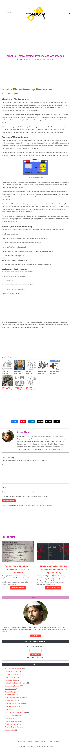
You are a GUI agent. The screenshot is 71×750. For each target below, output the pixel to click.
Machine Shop (10, 695)
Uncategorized (10, 730)
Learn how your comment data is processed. (40, 505)
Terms (50, 741)
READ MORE (35, 636)
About (30, 741)
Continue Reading (17, 588)
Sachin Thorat (28, 59)
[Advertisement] (35, 42)
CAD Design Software (12, 671)
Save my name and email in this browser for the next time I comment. (26, 496)
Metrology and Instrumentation (15, 712)
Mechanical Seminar (12, 706)
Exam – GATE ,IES (10, 677)
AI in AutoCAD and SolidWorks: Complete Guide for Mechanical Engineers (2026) (53, 569)
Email (4, 492)
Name (4, 487)
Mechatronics (10, 709)
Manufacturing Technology (45, 59)
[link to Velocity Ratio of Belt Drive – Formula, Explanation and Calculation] (18, 551)
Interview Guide (10, 689)
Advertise (57, 741)
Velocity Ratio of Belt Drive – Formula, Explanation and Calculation (17, 569)
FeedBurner (40, 657)
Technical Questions (12, 721)
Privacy (43, 741)
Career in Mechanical (12, 674)
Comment (5, 465)
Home (20, 741)
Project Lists (9, 718)
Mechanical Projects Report (14, 703)
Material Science (10, 700)
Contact (36, 741)
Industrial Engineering (12, 686)
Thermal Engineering (12, 727)
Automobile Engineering (13, 668)
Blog (24, 741)
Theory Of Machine (11, 724)
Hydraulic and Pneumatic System (16, 683)
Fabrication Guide (11, 680)
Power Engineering (11, 715)
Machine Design (10, 692)
